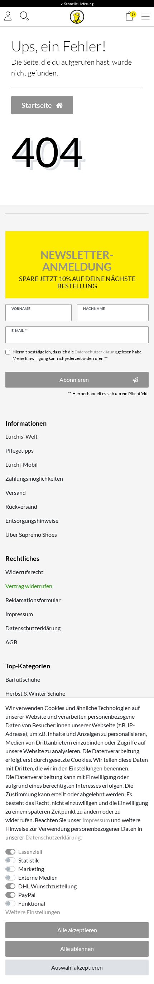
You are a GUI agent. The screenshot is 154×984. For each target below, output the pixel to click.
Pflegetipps (19, 450)
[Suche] (24, 17)
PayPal (26, 894)
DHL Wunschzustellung (47, 886)
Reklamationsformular (33, 599)
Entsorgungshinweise (31, 520)
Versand (15, 492)
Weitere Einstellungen (32, 912)
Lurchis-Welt (21, 436)
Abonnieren (74, 379)
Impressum (19, 613)
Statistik (28, 860)
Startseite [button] (37, 105)
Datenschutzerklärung (33, 627)
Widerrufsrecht (24, 571)
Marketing (31, 868)
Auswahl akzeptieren (77, 967)
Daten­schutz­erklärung (53, 837)
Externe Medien (38, 877)
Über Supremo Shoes (31, 534)
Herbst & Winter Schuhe (35, 693)
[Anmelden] (8, 17)
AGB (11, 642)
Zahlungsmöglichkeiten (34, 478)
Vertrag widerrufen (28, 585)
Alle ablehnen (77, 948)
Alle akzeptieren (77, 929)
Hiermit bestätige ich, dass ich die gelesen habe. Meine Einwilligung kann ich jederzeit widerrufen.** (78, 355)
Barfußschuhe (22, 679)
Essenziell (30, 851)
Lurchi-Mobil (21, 464)
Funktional (31, 903)
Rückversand (21, 506)
